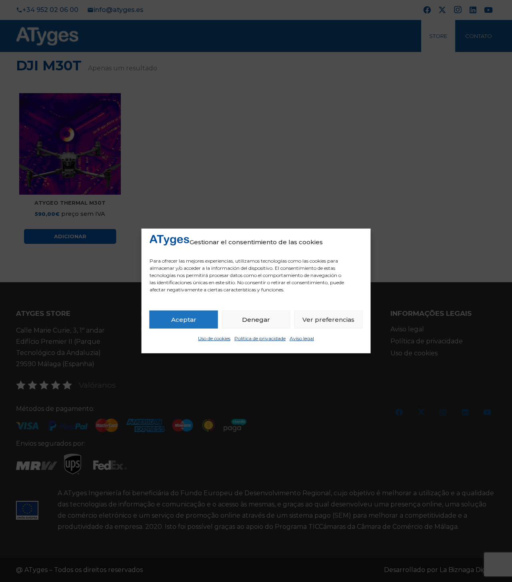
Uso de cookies (214, 338)
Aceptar (183, 319)
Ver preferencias (328, 319)
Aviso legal (302, 338)
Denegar (256, 319)
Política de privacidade (260, 338)
